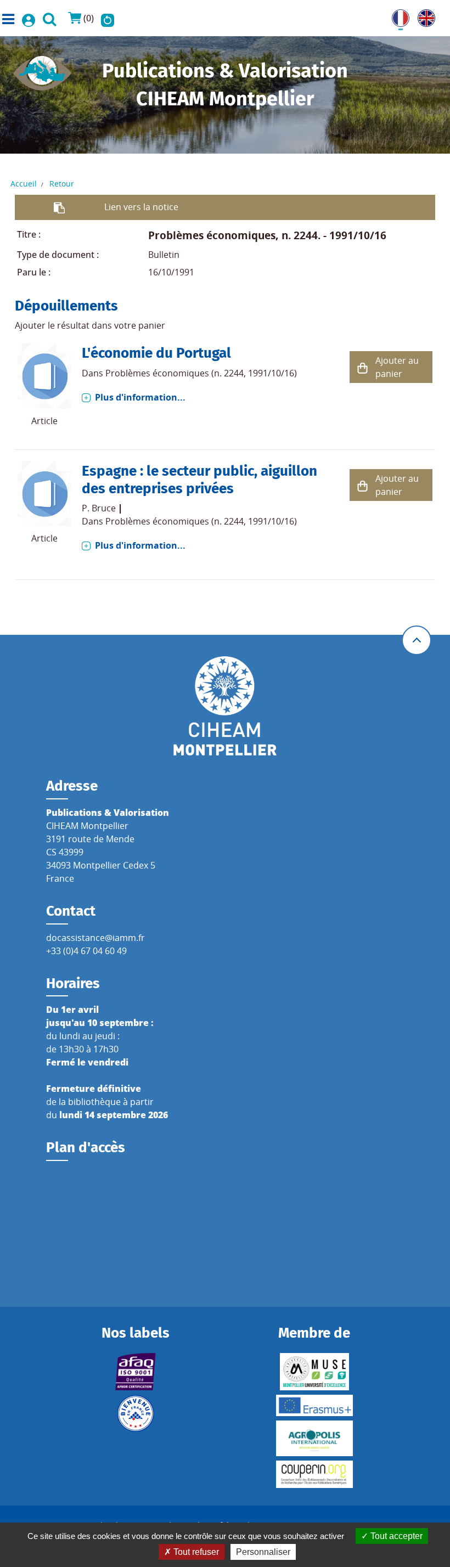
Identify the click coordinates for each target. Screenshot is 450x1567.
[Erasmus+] (314, 1405)
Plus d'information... (140, 397)
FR (397, 16)
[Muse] (314, 1371)
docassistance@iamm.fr (95, 938)
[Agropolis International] (314, 1438)
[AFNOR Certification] (136, 1371)
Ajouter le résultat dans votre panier (90, 325)
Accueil (23, 183)
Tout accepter (395, 1536)
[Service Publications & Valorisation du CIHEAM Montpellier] (42, 70)
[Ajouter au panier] (362, 367)
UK (424, 16)
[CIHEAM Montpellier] (225, 706)
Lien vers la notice (141, 207)
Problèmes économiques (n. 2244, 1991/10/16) (201, 373)
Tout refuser (195, 1552)
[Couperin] (314, 1474)
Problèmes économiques (211, 235)
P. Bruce (99, 508)
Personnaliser (263, 1552)
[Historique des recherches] (107, 18)
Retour (61, 183)
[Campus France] (136, 1413)
